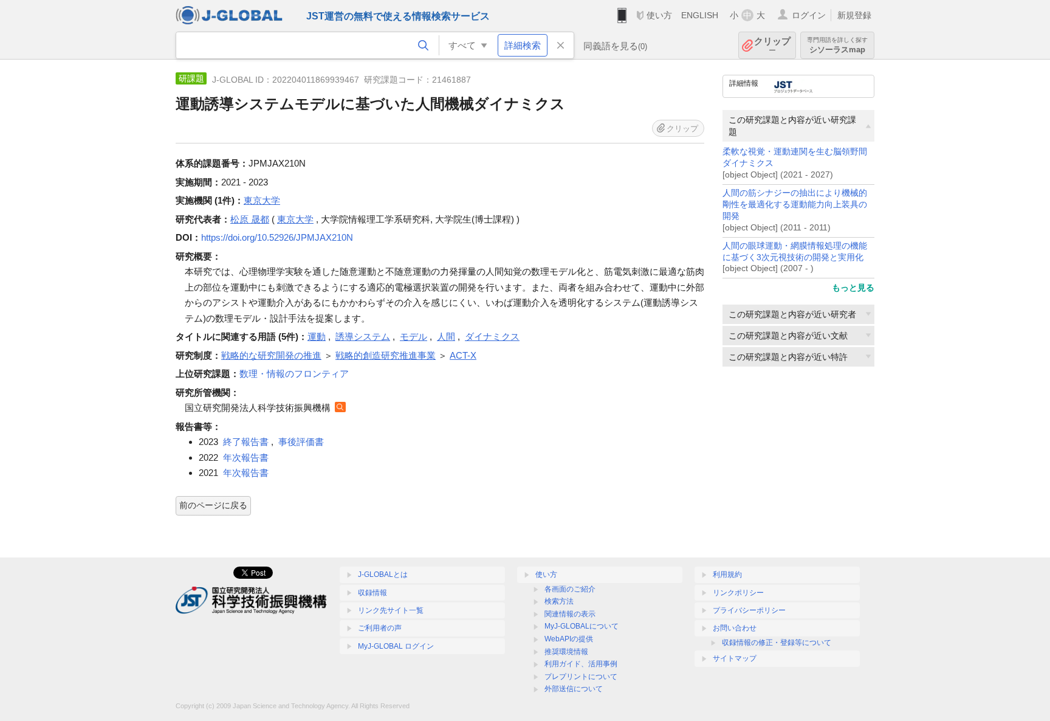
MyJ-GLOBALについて (581, 626)
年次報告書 (246, 457)
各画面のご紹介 (569, 589)
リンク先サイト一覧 (391, 610)
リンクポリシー (738, 592)
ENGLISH (699, 15)
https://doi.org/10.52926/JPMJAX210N (277, 237)
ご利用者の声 (380, 628)
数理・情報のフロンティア (294, 373)
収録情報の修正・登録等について (776, 642)
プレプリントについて (580, 676)
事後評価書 (301, 441)
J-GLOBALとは (383, 574)
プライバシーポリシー (749, 610)
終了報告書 (246, 441)
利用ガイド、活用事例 (580, 664)
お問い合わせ (735, 628)
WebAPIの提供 (568, 639)
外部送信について (573, 689)
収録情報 (372, 592)
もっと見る (853, 287)
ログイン (809, 15)
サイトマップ (735, 658)
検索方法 (559, 601)
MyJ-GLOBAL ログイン (396, 646)
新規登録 (854, 15)
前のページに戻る (213, 505)
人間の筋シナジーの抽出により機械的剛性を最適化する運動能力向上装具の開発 (794, 204)
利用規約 (727, 574)
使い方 (659, 15)
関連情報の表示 (569, 614)
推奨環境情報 (566, 651)
